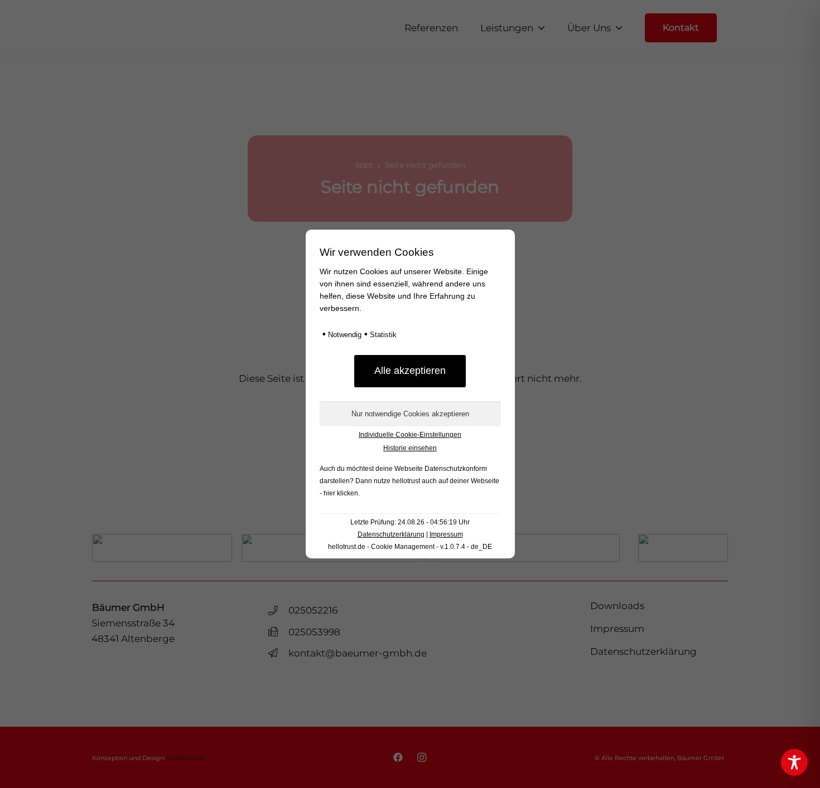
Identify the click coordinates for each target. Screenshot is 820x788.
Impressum (446, 534)
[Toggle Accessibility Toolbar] (794, 762)
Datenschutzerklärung (391, 534)
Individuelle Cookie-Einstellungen (410, 435)
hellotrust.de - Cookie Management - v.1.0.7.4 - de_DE (410, 547)
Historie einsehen (410, 448)
